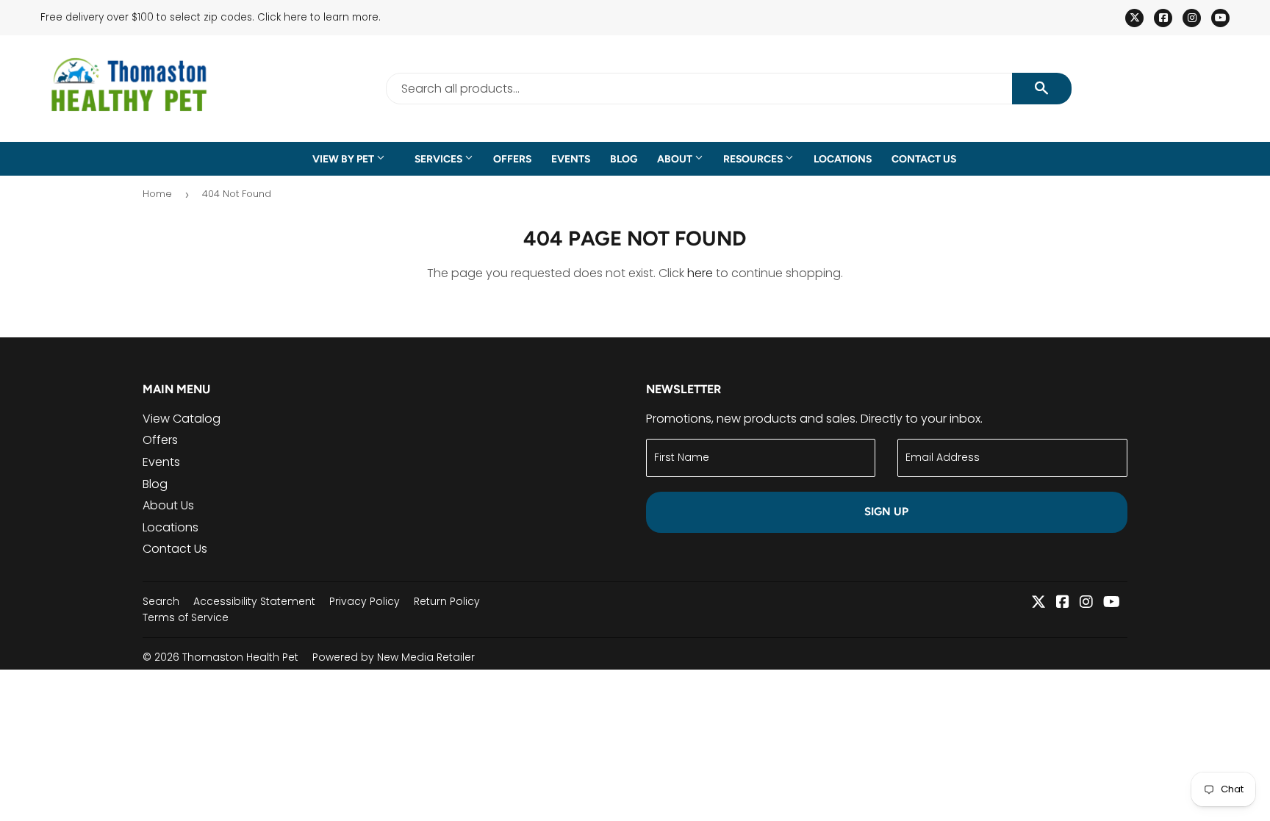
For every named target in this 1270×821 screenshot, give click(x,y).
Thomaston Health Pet (240, 657)
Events (570, 159)
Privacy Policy (364, 601)
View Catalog (181, 418)
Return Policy (447, 601)
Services (439, 159)
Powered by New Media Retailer (393, 657)
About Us (168, 505)
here (700, 273)
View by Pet (344, 159)
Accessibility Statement (254, 601)
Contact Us (923, 159)
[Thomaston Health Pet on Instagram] (1086, 603)
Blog (623, 159)
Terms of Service (186, 617)
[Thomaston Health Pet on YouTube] (1111, 603)
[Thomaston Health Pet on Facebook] (1062, 603)
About (676, 159)
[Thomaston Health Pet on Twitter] (1038, 603)
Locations (843, 159)
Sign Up (886, 511)
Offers (512, 159)
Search (161, 601)
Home (157, 194)
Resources (754, 159)
